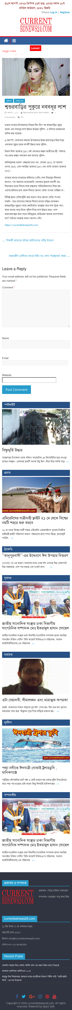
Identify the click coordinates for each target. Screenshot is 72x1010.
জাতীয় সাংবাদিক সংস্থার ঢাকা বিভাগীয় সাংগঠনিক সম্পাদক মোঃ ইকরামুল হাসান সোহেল (35, 625)
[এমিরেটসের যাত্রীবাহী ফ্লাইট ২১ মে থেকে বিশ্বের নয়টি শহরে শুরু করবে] (36, 478)
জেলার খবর (19, 100)
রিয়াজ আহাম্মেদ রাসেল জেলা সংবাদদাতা (36, 112)
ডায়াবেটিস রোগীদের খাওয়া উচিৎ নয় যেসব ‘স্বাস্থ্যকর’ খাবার (39, 256)
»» (67, 461)
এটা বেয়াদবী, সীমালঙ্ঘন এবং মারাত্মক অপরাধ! (35, 700)
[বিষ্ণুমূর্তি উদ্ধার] (36, 411)
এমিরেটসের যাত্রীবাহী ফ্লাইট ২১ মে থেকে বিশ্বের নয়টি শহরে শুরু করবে (35, 520)
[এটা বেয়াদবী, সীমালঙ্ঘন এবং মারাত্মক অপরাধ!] (36, 660)
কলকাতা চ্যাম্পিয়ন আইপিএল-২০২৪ (16, 970)
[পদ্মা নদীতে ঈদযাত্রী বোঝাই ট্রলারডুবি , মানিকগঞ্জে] (36, 728)
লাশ (22, 117)
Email (5, 358)
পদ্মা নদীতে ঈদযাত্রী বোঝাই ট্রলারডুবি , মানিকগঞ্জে (29, 770)
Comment (8, 287)
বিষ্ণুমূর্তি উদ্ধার (9, 53)
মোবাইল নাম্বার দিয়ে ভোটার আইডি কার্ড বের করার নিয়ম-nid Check (30, 965)
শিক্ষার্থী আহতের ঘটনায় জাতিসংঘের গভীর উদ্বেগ (28, 240)
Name (5, 338)
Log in (53, 12)
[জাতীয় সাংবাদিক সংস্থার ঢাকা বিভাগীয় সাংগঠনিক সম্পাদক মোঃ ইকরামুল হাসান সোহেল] (36, 584)
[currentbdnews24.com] (6, 41)
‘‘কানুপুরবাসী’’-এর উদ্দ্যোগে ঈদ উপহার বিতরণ (35, 555)
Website (6, 375)
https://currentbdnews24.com (21, 225)
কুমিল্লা (9, 100)
